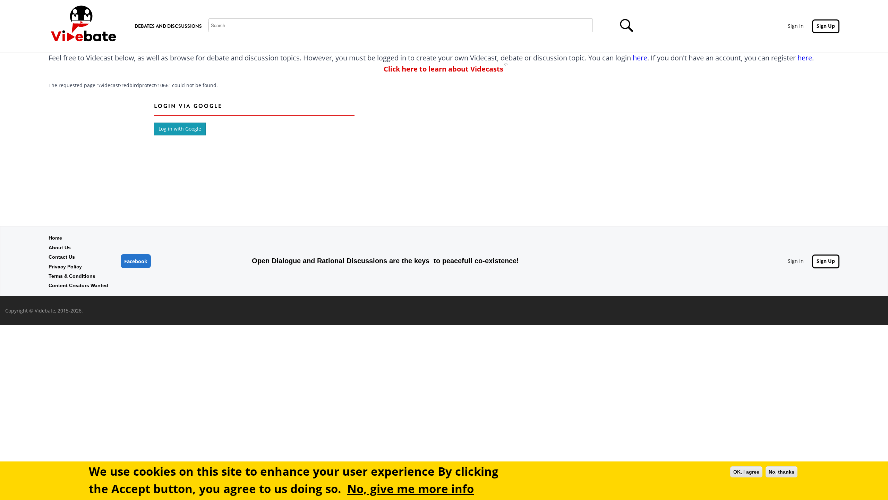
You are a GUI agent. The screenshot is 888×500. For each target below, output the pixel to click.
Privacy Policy (65, 266)
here (640, 57)
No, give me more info (410, 488)
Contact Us (62, 257)
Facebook (135, 261)
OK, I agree (746, 472)
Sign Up (826, 26)
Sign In (796, 26)
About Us (60, 247)
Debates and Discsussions (168, 26)
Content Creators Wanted (78, 285)
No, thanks (781, 472)
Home (55, 238)
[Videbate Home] (83, 22)
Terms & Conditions (72, 276)
